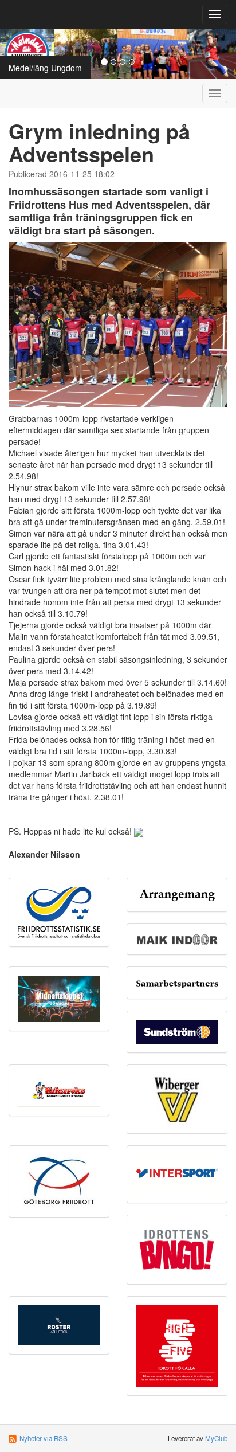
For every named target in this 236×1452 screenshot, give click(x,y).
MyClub (216, 1438)
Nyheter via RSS (43, 1438)
